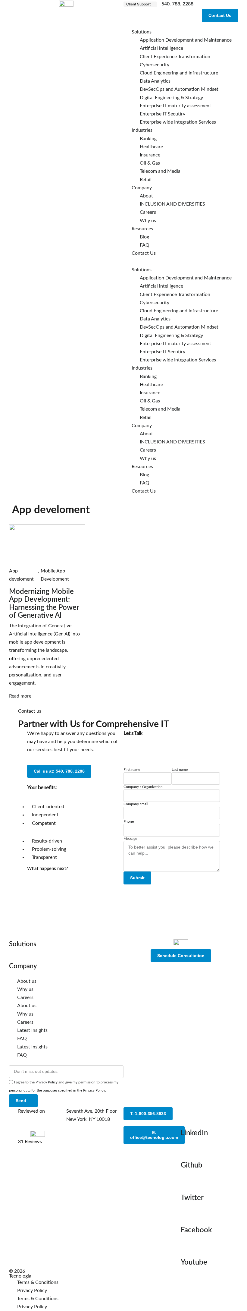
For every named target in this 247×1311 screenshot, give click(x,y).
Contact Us (144, 253)
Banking (148, 138)
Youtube (194, 1262)
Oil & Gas (150, 163)
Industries (142, 130)
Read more (20, 696)
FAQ (144, 245)
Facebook (196, 1230)
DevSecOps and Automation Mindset (179, 89)
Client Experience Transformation (175, 56)
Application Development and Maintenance (186, 40)
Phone (129, 821)
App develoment (21, 575)
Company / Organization (143, 787)
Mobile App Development (55, 575)
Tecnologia (20, 1276)
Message (130, 838)
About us (26, 981)
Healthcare (151, 146)
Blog (144, 237)
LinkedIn (194, 1133)
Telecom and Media (160, 171)
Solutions (142, 32)
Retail (146, 179)
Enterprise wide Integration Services (178, 122)
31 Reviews (30, 1141)
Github (191, 1165)
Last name (180, 769)
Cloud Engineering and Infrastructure (179, 73)
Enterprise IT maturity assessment (175, 105)
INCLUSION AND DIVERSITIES (172, 204)
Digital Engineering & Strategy (171, 97)
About (146, 196)
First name (132, 769)
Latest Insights (32, 1030)
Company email (136, 804)
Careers (148, 212)
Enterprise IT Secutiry (162, 114)
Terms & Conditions (37, 1282)
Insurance (150, 155)
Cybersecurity (154, 64)
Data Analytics (155, 81)
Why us (148, 220)
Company (142, 187)
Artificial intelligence (161, 48)
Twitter (192, 1198)
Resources (142, 228)
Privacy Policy (32, 1290)
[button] (140, 4)
